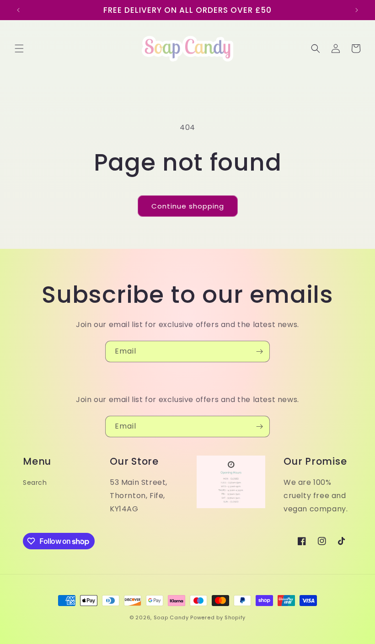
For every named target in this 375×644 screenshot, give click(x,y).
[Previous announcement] (18, 10)
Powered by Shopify (218, 617)
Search (35, 482)
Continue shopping (187, 206)
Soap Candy (171, 617)
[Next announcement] (357, 10)
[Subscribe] (259, 351)
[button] (19, 48)
